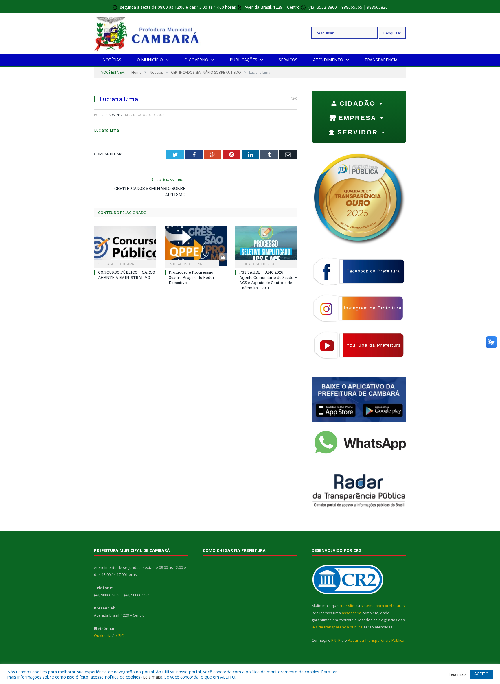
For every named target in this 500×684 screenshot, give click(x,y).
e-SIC (119, 635)
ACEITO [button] (481, 673)
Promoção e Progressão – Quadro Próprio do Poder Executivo (193, 277)
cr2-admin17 (112, 115)
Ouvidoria (102, 635)
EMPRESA (357, 117)
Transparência (381, 59)
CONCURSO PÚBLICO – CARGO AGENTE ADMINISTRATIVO (126, 275)
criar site (346, 605)
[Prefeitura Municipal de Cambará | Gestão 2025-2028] (148, 32)
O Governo (196, 59)
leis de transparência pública (337, 627)
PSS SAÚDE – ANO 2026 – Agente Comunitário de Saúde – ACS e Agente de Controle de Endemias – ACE (268, 280)
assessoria (351, 612)
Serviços (288, 59)
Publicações (243, 59)
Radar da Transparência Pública (376, 640)
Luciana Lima (106, 130)
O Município (150, 59)
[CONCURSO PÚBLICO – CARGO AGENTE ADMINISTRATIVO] (125, 246)
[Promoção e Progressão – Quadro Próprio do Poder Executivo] (196, 246)
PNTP (336, 640)
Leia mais (152, 676)
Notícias (111, 59)
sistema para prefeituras (383, 605)
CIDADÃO (358, 103)
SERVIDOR (357, 132)
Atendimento (328, 59)
